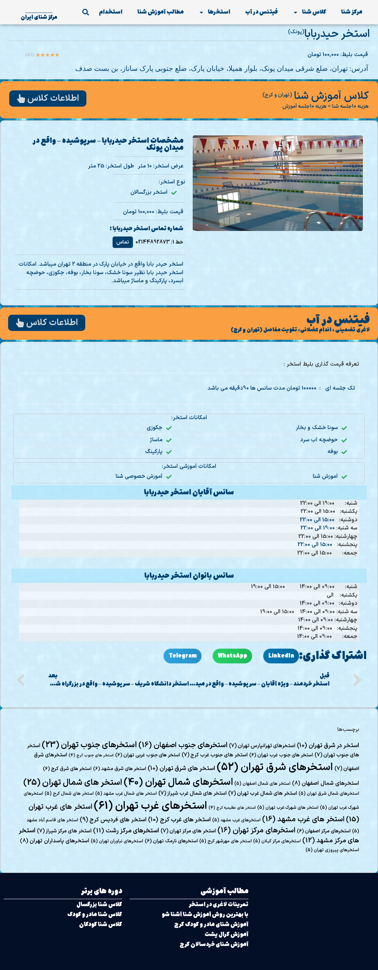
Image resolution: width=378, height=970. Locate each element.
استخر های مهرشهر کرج (225, 841)
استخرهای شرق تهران (275, 767)
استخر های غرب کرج (179, 819)
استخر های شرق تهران (181, 768)
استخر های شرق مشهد (119, 769)
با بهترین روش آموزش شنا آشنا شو (205, 914)
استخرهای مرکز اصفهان (324, 831)
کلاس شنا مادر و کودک (94, 914)
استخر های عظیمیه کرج (232, 808)
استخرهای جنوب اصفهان (182, 745)
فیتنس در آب (261, 12)
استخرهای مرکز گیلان (277, 841)
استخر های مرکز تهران (188, 831)
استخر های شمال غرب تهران (262, 793)
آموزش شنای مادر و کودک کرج (211, 924)
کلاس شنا (314, 12)
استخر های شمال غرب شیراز (192, 793)
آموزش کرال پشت (226, 934)
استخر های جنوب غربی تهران (147, 755)
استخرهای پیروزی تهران (332, 850)
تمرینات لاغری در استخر (218, 904)
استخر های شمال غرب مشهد (126, 793)
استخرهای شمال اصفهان (325, 783)
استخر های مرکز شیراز (64, 831)
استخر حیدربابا (337, 34)
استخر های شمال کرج (69, 793)
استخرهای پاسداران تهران (54, 841)
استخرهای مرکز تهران (256, 830)
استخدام (111, 12)
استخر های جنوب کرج (91, 755)
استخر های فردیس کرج (113, 819)
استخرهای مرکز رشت (126, 831)
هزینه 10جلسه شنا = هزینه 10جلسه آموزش (325, 106)
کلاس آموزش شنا (331, 96)
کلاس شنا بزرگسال (99, 904)
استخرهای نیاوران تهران (117, 841)
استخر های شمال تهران (72, 782)
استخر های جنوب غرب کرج (215, 755)
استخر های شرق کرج (67, 769)
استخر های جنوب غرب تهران (281, 755)
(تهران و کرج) (277, 95)
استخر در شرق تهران (328, 745)
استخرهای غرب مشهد (236, 820)
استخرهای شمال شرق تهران (329, 793)
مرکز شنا (351, 12)
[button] (85, 12)
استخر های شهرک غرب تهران (288, 807)
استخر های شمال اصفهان (262, 783)
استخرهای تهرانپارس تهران (262, 746)
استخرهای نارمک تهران (171, 841)
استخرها (219, 12)
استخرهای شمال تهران (178, 782)
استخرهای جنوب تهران (89, 745)
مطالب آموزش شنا (160, 12)
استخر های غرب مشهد (303, 819)
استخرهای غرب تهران (150, 806)
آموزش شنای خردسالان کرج (214, 944)
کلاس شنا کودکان (100, 924)
